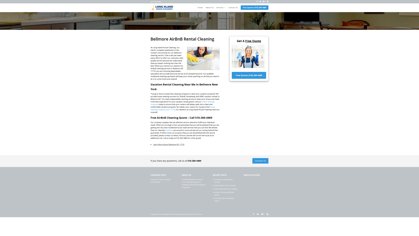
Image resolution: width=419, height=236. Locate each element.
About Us (210, 8)
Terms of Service (196, 214)
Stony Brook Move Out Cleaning (225, 189)
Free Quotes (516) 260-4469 (254, 7)
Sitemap (178, 214)
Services (219, 8)
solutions (169, 130)
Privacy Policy (186, 214)
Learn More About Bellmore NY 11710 (168, 144)
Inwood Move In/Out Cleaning (224, 185)
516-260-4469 (194, 160)
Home (200, 8)
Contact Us (233, 8)
